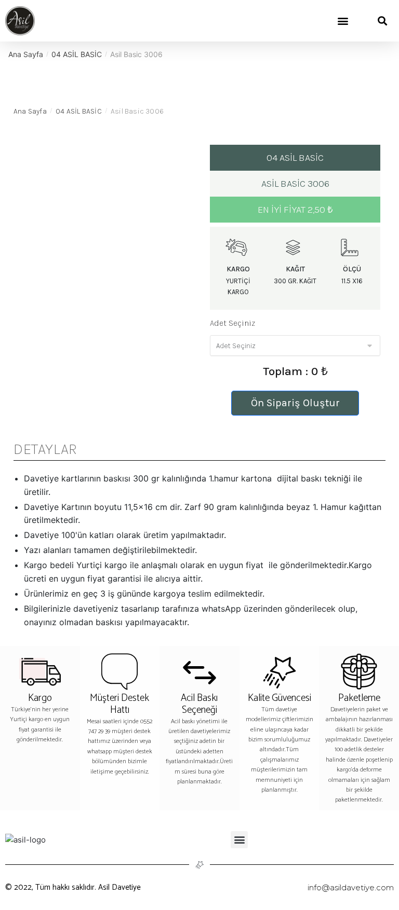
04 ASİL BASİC (76, 54)
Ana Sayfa (25, 54)
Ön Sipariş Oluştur (295, 403)
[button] (342, 21)
